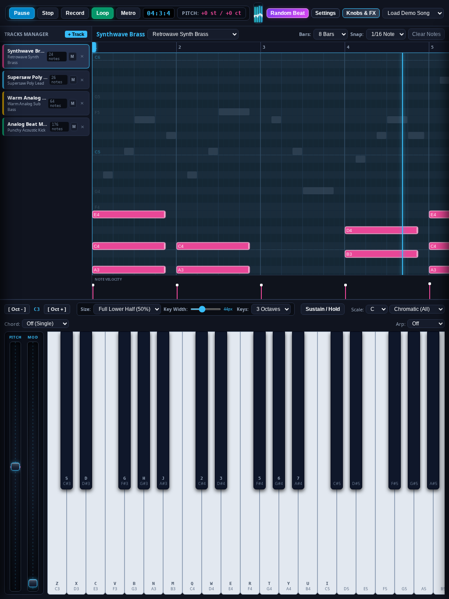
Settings (325, 13)
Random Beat (288, 13)
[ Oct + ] (57, 309)
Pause (22, 13)
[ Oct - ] (17, 309)
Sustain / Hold (323, 309)
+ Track (76, 34)
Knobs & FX (361, 13)
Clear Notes (426, 34)
